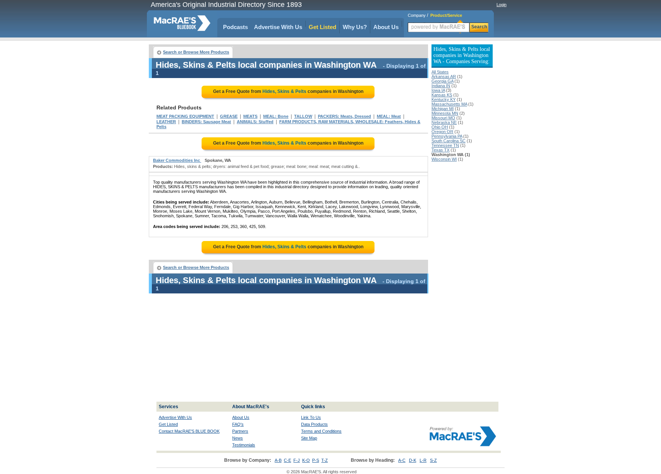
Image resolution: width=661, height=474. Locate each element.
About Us (386, 27)
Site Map (309, 438)
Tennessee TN (445, 145)
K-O (306, 460)
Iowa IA (438, 90)
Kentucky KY (443, 99)
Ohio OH (439, 127)
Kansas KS (441, 95)
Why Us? (355, 27)
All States (440, 72)
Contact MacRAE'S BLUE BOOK (189, 431)
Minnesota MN (444, 113)
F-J (296, 460)
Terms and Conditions (321, 431)
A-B (278, 460)
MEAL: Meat (389, 116)
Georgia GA (442, 81)
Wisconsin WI (444, 159)
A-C (401, 460)
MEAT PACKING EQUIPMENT (185, 116)
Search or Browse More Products (196, 52)
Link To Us (311, 417)
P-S (315, 460)
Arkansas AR (443, 76)
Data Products (314, 424)
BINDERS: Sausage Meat (206, 121)
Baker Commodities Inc (177, 160)
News (237, 438)
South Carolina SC (448, 140)
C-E (287, 460)
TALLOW (303, 116)
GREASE (229, 116)
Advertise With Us (278, 27)
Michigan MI (442, 108)
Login (501, 4)
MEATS (250, 116)
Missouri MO (443, 118)
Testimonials (243, 445)
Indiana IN (440, 85)
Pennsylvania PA (446, 136)
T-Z (324, 460)
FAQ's (238, 424)
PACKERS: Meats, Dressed (344, 116)
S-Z (433, 460)
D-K (412, 460)
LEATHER (166, 121)
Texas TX (440, 150)
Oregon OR (442, 131)
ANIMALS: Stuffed (255, 121)
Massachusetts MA (449, 104)
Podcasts (235, 27)
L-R (423, 460)
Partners (240, 431)
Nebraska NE (444, 122)
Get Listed (322, 27)
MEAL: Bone (275, 116)
